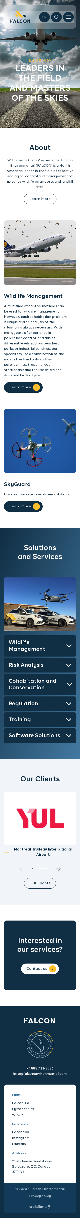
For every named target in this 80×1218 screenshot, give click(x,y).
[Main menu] (68, 17)
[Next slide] (58, 869)
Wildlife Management (27, 646)
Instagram (21, 1138)
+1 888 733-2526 (40, 1068)
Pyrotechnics (23, 1109)
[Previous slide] (22, 869)
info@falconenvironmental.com (40, 1073)
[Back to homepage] (20, 18)
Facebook (20, 1132)
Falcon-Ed (20, 1103)
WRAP (17, 1115)
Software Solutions (34, 735)
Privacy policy (40, 1196)
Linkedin (19, 1144)
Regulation (23, 703)
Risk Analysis (26, 665)
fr (44, 17)
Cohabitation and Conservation (33, 684)
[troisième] (40, 1207)
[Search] (56, 17)
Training (20, 719)
